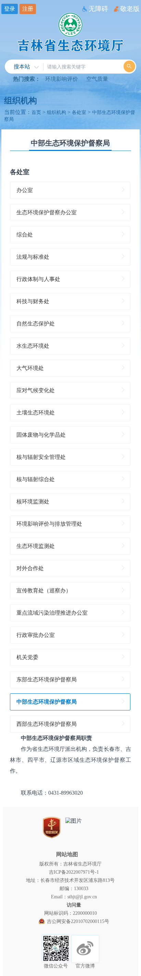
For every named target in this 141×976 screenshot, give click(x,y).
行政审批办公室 (35, 635)
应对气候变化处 (35, 390)
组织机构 (20, 100)
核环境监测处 (32, 501)
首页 (36, 112)
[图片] (73, 821)
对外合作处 (30, 568)
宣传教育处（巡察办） (43, 590)
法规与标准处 (32, 257)
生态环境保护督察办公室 (46, 212)
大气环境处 (30, 368)
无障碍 (98, 8)
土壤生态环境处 (35, 412)
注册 (27, 9)
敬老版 (130, 8)
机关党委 (27, 657)
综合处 (24, 234)
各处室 (79, 112)
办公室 (24, 190)
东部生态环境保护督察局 (46, 679)
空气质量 (97, 79)
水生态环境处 (32, 346)
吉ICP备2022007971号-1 (74, 872)
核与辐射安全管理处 (41, 457)
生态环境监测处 (35, 546)
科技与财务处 (32, 301)
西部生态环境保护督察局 (46, 724)
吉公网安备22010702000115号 (78, 921)
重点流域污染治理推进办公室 (52, 613)
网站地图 (67, 854)
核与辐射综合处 (35, 479)
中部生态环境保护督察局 (70, 143)
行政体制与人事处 (38, 279)
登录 (9, 9)
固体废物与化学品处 (41, 435)
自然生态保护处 (35, 323)
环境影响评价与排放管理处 (49, 524)
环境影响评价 (61, 79)
